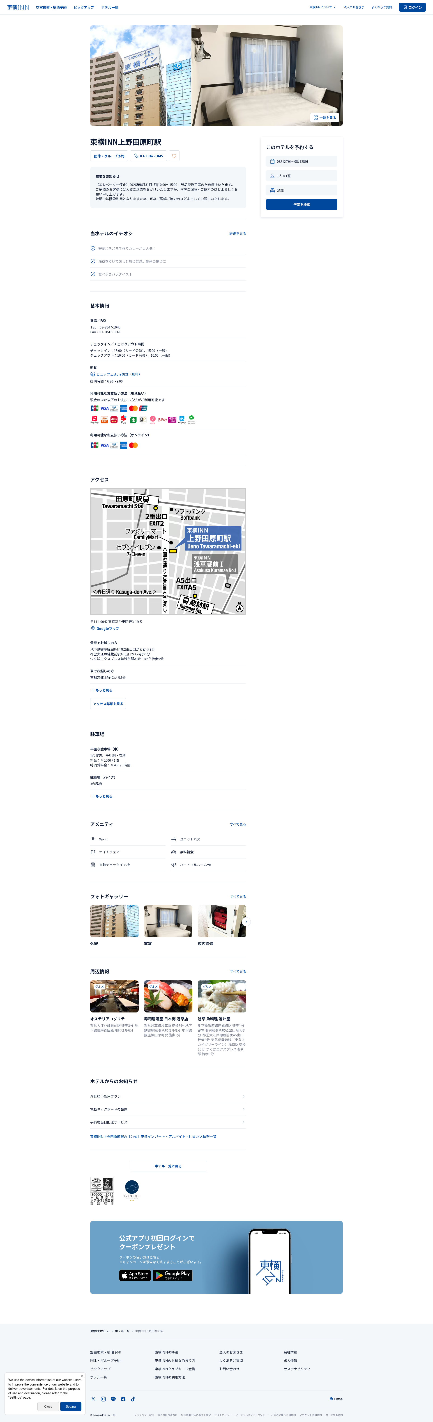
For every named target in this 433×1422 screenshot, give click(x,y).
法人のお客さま (354, 7)
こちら (155, 1257)
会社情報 (290, 1352)
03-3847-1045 (151, 156)
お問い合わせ (229, 1368)
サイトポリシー (223, 1415)
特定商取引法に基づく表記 (196, 1415)
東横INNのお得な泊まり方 (175, 1360)
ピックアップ (84, 7)
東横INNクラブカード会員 (175, 1368)
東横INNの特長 (166, 1352)
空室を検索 (301, 204)
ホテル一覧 (109, 7)
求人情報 (290, 1360)
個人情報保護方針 (167, 1415)
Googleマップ (108, 628)
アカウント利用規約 (310, 1415)
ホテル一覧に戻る (168, 1166)
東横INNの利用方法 (170, 1377)
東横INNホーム (100, 1331)
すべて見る (238, 824)
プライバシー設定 (144, 1415)
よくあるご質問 (381, 7)
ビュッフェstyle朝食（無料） (119, 374)
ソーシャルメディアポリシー (251, 1415)
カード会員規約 (334, 1415)
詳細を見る (237, 233)
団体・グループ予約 (109, 156)
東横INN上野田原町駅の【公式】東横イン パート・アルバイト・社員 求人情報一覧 (153, 1136)
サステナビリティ (297, 1368)
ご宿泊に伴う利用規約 (283, 1415)
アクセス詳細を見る (108, 703)
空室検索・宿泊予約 (51, 7)
